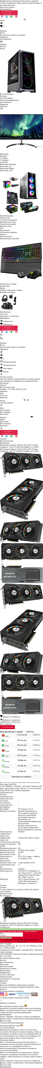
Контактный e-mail (7, 387)
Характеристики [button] (6, 797)
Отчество (3, 395)
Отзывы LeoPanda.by (8, 3)
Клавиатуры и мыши (8, 968)
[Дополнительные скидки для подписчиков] (2, 996)
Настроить (13, 1023)
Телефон (3, 389)
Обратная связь (34, 3)
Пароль (3, 385)
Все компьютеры (6, 962)
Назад (2, 1067)
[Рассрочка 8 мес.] (34, 996)
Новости (3, 989)
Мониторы (4, 964)
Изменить (4, 397)
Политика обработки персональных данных (17, 985)
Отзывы (3, 983)
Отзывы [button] (3, 885)
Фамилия (3, 391)
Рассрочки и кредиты (30, 1)
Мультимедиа (5, 971)
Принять (20, 1023)
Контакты (11, 5)
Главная (3, 439)
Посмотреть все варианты (21, 777)
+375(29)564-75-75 (9, 11)
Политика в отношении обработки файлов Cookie (19, 987)
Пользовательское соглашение (12, 991)
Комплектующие (6, 966)
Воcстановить (5, 424)
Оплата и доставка (7, 975)
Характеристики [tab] (6, 792)
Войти (2, 419)
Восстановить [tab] (5, 412)
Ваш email (4, 414)
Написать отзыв (6, 894)
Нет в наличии (6, 724)
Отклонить (4, 1023)
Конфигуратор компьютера (10, 1)
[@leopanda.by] (16, 17)
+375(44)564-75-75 (9, 14)
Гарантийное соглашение (10, 979)
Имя (1, 393)
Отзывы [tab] (3, 795)
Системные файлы (7, 1028)
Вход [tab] (2, 408)
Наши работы (22, 3)
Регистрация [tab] (5, 410)
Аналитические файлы (9, 1050)
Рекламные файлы (7, 1040)
